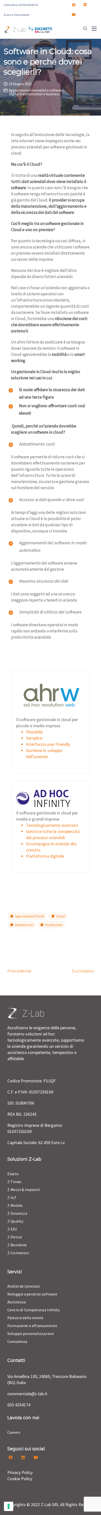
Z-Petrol (14, 1236)
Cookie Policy (19, 1478)
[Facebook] (73, 5)
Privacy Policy (20, 1472)
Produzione (53, 925)
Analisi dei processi (23, 1286)
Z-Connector (18, 1252)
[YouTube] (73, 15)
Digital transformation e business (34, 94)
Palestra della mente (25, 1317)
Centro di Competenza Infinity (33, 1309)
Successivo (83, 971)
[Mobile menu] (94, 28)
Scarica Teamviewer (16, 15)
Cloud (60, 916)
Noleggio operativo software (32, 1294)
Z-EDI (12, 1229)
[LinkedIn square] (85, 5)
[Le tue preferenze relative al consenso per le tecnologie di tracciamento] (8, 1506)
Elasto (13, 1173)
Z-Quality (15, 1221)
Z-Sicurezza (17, 1213)
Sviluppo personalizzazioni (30, 1333)
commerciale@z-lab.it (27, 1393)
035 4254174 (18, 1405)
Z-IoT (12, 1197)
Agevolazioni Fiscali (29, 916)
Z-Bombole (17, 1244)
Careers (13, 1432)
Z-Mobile (15, 1205)
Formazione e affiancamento (32, 1325)
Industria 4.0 (24, 925)
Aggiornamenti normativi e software (36, 90)
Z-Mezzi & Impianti (23, 1189)
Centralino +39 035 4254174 (21, 5)
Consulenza (17, 1341)
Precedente (19, 971)
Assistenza (16, 1301)
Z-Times (14, 1181)
